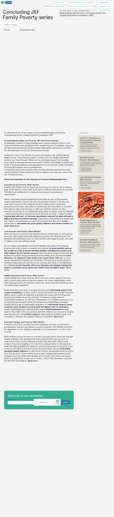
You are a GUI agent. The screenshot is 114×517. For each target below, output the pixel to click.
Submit (65, 402)
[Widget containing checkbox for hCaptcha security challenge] (47, 402)
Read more (14, 226)
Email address (12, 399)
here (65, 179)
